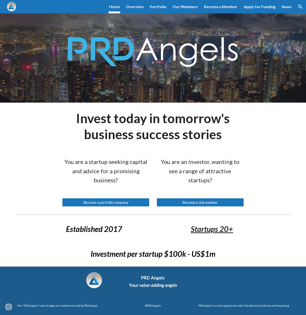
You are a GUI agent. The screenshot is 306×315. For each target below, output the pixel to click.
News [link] (287, 6)
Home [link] (114, 6)
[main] (153, 126)
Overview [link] (135, 6)
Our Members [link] (185, 6)
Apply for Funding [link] (259, 6)
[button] (300, 6)
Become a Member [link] (220, 6)
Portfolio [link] (158, 6)
